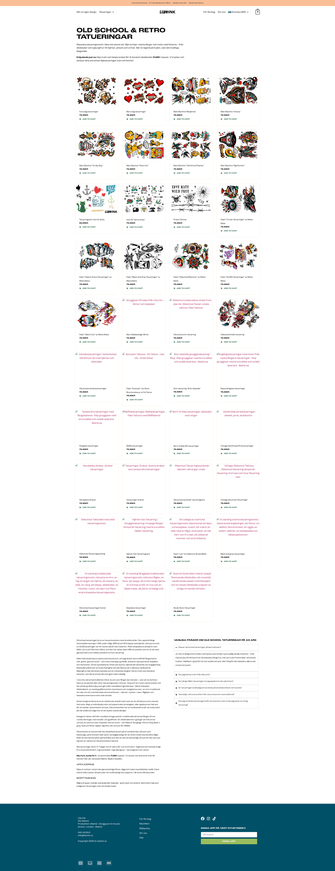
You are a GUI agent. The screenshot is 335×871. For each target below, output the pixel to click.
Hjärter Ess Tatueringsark (138, 554)
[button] (106, 12)
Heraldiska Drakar (87, 500)
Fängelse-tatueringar (88, 446)
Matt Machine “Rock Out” (137, 166)
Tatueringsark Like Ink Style (91, 220)
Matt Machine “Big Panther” (233, 166)
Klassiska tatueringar (136, 608)
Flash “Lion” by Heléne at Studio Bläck (190, 554)
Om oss (221, 12)
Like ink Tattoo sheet (135, 220)
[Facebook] (203, 818)
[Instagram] (208, 818)
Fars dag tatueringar (88, 112)
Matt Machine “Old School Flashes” (189, 166)
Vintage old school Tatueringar (234, 500)
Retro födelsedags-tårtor (137, 335)
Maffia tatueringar (134, 446)
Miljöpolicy (144, 828)
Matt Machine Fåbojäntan (185, 112)
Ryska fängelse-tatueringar (233, 389)
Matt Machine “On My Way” (91, 166)
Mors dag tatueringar (136, 112)
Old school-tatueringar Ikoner (92, 608)
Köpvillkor (144, 824)
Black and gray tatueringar (233, 554)
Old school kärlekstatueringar (92, 389)
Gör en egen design (86, 12)
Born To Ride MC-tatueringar (186, 446)
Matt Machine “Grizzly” (231, 112)
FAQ (141, 838)
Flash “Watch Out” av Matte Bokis (94, 335)
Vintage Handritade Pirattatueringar (237, 446)
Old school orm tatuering (185, 335)
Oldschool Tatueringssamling (92, 554)
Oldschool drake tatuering (232, 335)
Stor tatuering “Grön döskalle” (187, 389)
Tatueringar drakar (135, 500)
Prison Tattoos (180, 220)
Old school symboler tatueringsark (189, 500)
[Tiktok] (214, 818)
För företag (209, 12)
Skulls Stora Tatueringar (185, 608)
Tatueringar (105, 12)
